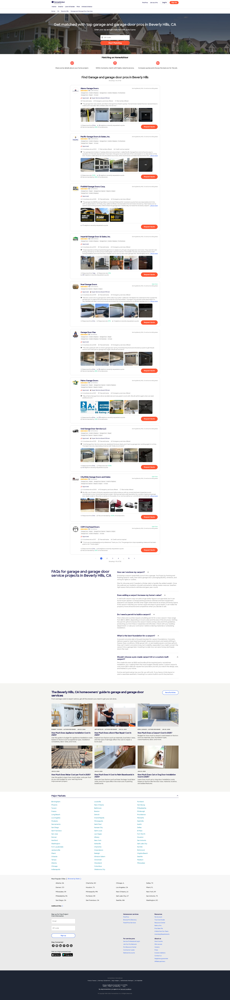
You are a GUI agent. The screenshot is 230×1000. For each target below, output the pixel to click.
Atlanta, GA (60, 883)
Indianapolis (55, 869)
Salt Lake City (142, 844)
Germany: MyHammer (104, 980)
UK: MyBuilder (138, 980)
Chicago (54, 866)
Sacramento (56, 824)
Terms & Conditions (125, 989)
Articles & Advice (87, 6)
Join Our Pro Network (130, 944)
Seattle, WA (120, 900)
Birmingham (55, 802)
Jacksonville (55, 850)
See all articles (170, 692)
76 (128, 558)
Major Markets (58, 795)
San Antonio (141, 840)
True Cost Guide (160, 920)
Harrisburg (141, 805)
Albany (96, 837)
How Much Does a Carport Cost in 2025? (155, 733)
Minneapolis (98, 821)
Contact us (158, 956)
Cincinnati (98, 860)
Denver (54, 837)
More (78, 6)
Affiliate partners (160, 961)
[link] (115, 91)
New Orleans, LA (122, 892)
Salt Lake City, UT (122, 896)
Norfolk (139, 847)
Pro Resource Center (129, 947)
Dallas (139, 827)
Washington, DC (152, 900)
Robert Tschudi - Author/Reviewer (63, 729)
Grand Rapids (99, 818)
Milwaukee (141, 863)
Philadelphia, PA (61, 896)
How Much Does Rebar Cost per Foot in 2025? (71, 775)
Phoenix (54, 805)
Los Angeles (55, 818)
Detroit (96, 815)
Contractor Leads (128, 950)
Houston (140, 837)
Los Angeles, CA (122, 887)
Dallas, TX (149, 883)
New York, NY (151, 892)
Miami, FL (149, 887)
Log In (164, 2)
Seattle (140, 857)
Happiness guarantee (161, 958)
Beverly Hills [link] (65, 11)
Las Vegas (98, 834)
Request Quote (149, 127)
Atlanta (54, 863)
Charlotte (97, 847)
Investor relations (160, 953)
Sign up (63, 936)
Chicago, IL (120, 883)
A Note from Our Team (161, 931)
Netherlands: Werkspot (127, 980)
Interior (54, 6)
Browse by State (74, 879)
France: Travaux (92, 980)
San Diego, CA (61, 900)
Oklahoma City (99, 869)
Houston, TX (90, 887)
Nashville (140, 821)
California (109, 985)
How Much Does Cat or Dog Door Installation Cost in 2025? (157, 776)
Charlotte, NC (91, 883)
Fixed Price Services (129, 923)
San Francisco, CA (92, 900)
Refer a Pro (158, 925)
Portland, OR (90, 896)
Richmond (141, 850)
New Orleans (99, 805)
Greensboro (98, 850)
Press (156, 950)
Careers (157, 947)
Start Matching (115, 43)
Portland (140, 802)
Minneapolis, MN (92, 892)
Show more (154, 155)
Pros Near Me (159, 928)
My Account (158, 917)
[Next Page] (134, 558)
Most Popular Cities (58, 879)
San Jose (54, 834)
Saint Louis (98, 831)
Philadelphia (141, 808)
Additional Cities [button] (56, 906)
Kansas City (98, 827)
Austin (139, 824)
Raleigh (97, 853)
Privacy (105, 985)
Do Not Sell (116, 985)
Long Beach (55, 815)
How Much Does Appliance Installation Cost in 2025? (70, 734)
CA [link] (58, 11)
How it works (159, 941)
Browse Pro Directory (130, 920)
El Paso (139, 831)
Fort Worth (141, 834)
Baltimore (97, 808)
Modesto (54, 821)
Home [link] (53, 11)
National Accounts (129, 953)
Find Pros (126, 917)
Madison (140, 860)
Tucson (54, 808)
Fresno (53, 811)
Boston (96, 811)
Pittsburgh (141, 811)
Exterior (60, 6)
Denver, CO (60, 887)
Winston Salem (99, 857)
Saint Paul (97, 824)
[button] (87, 115)
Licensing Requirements (162, 934)
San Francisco (56, 831)
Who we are (158, 944)
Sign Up (174, 2)
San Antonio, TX (152, 896)
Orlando (54, 857)
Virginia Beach (142, 853)
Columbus (98, 866)
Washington (55, 844)
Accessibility (124, 985)
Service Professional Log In (131, 941)
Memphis (140, 818)
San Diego (55, 827)
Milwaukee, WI (61, 892)
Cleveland (98, 863)
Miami (53, 853)
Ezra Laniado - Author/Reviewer (149, 729)
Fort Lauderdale (57, 847)
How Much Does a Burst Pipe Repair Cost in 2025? (113, 734)
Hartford (54, 840)
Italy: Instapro (115, 980)
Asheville (97, 844)
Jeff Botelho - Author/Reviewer (106, 729)
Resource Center (160, 923)
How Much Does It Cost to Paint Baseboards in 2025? (114, 776)
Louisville (97, 802)
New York (97, 840)
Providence (141, 815)
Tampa (53, 860)
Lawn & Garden (70, 6)
